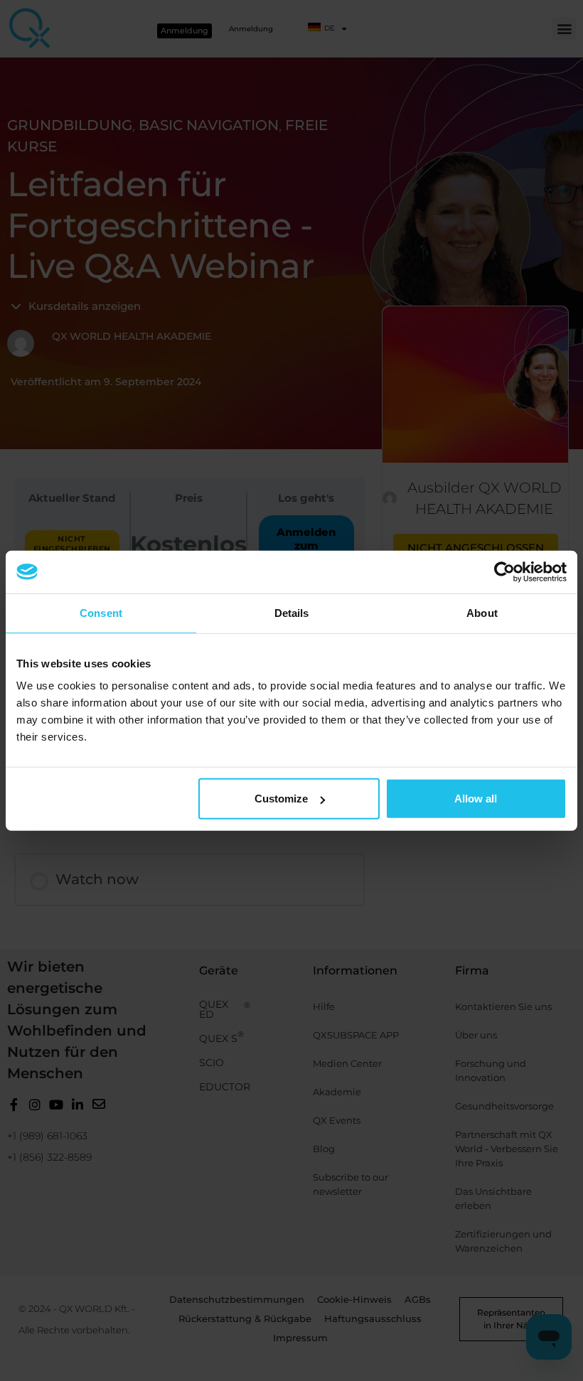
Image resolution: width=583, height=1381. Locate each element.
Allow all (475, 798)
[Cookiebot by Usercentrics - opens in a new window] (504, 571)
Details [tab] (291, 612)
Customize (281, 798)
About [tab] (482, 612)
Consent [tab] (101, 612)
